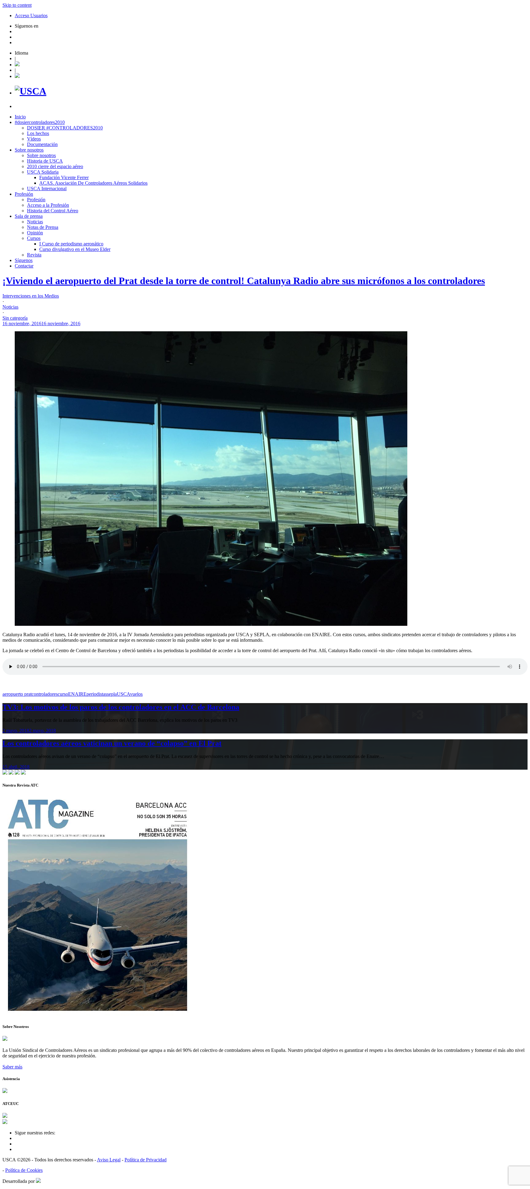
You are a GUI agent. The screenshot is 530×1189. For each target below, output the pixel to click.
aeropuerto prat (17, 694)
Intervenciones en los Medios (30, 295)
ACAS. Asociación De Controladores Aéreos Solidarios (93, 183)
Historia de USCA (45, 161)
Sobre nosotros (29, 149)
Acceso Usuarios (31, 15)
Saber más (12, 1066)
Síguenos (24, 260)
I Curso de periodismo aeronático (71, 243)
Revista (34, 254)
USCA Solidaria (43, 172)
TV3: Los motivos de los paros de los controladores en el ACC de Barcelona (120, 707)
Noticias (35, 221)
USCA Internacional (47, 188)
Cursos (33, 238)
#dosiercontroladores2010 (40, 122)
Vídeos (34, 138)
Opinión (35, 232)
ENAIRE (77, 694)
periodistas (96, 694)
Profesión (24, 194)
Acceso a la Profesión (48, 205)
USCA (123, 694)
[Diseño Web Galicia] (38, 1181)
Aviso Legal (109, 1159)
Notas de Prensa (42, 227)
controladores (45, 694)
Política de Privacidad (146, 1159)
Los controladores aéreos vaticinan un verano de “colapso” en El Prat (111, 743)
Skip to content (17, 5)
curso (63, 694)
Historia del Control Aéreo (52, 210)
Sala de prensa (29, 216)
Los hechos (38, 133)
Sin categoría (15, 318)
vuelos (136, 694)
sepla (112, 694)
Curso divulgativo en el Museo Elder (74, 249)
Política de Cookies (24, 1170)
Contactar (24, 265)
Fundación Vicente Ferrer (64, 177)
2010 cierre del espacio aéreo (55, 166)
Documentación (42, 144)
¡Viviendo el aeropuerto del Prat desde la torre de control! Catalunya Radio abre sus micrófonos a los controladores (243, 280)
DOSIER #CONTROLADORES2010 (65, 127)
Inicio (20, 116)
